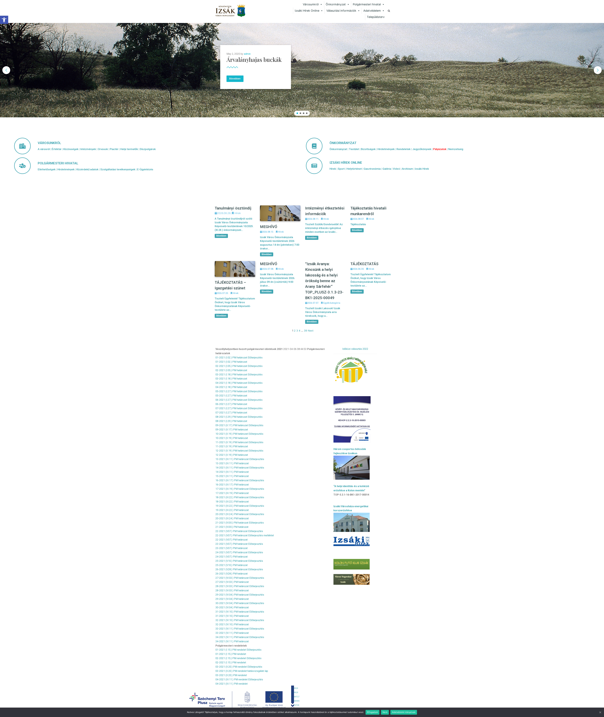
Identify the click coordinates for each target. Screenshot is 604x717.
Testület (354, 149)
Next (310, 330)
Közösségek (70, 149)
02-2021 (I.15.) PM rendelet (230, 662)
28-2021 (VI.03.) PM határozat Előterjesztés (239, 586)
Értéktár (57, 149)
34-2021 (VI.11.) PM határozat (232, 641)
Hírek (333, 168)
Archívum (407, 168)
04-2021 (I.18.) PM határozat (231, 387)
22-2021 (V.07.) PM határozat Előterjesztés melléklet (244, 535)
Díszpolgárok (148, 149)
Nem (385, 712)
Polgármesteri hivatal (367, 4)
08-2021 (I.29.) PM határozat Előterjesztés (239, 416)
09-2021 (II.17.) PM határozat (231, 429)
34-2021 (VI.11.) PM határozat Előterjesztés (239, 637)
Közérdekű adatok (87, 169)
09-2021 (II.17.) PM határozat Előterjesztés (239, 425)
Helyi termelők (129, 149)
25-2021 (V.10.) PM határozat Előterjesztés (239, 560)
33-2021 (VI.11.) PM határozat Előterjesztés (239, 628)
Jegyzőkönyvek (421, 149)
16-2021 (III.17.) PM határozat (232, 484)
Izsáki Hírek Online (307, 10)
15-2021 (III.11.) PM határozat (232, 476)
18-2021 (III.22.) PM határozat (232, 501)
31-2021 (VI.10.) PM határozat (232, 615)
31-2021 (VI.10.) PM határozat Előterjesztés (239, 611)
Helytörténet (354, 168)
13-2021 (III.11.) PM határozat (232, 463)
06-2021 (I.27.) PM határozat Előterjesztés (239, 399)
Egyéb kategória (331, 303)
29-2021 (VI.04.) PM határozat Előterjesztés (239, 594)
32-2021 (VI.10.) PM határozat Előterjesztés (239, 620)
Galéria (387, 168)
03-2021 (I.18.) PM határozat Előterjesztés (239, 374)
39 (305, 330)
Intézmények (88, 149)
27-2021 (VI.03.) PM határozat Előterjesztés (239, 577)
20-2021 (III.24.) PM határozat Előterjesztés (239, 514)
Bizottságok (368, 149)
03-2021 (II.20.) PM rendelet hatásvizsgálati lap (241, 671)
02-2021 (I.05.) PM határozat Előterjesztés (239, 366)
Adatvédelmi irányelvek (404, 712)
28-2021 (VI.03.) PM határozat (232, 590)
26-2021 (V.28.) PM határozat (231, 573)
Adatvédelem (372, 10)
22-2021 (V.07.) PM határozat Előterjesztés (239, 531)
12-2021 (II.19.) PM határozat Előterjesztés (239, 450)
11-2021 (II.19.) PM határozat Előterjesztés (239, 442)
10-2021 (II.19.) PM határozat (231, 438)
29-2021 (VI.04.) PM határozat (232, 598)
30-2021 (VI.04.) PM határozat (232, 607)
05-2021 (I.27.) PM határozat (231, 395)
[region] (302, 70)
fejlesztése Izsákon (345, 453)
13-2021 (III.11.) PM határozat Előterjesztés (239, 459)
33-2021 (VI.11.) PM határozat (232, 632)
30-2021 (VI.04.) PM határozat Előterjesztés (239, 603)
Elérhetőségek (47, 169)
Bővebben (221, 235)
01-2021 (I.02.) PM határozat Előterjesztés (239, 357)
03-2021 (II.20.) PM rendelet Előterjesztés (238, 666)
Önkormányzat (336, 4)
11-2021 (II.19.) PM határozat (231, 446)
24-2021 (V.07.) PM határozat (231, 556)
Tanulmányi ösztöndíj (233, 208)
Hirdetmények (66, 169)
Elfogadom (372, 712)
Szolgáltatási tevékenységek (117, 169)
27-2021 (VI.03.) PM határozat (232, 581)
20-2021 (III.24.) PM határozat (232, 518)
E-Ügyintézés (145, 169)
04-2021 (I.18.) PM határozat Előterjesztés (239, 382)
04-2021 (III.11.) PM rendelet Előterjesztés (239, 679)
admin (247, 53)
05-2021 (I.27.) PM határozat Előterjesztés (239, 391)
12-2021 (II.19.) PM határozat (231, 454)
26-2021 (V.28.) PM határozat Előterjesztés (239, 569)
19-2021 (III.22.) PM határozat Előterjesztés (239, 505)
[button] (4, 20)
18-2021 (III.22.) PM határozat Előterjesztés (239, 497)
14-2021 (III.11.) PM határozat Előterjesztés (239, 467)
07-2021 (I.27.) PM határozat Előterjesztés (239, 408)
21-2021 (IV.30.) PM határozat (231, 526)
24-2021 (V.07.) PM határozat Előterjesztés (239, 552)
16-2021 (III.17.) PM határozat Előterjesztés (239, 480)
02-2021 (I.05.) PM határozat (231, 370)
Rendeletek (404, 149)
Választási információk (341, 10)
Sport (341, 168)
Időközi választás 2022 (355, 348)
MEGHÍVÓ (268, 227)
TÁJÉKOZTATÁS (364, 264)
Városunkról (311, 4)
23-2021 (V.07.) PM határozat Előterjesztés (239, 543)
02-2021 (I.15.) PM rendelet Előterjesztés (238, 658)
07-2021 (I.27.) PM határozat (231, 412)
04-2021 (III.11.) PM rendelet (231, 683)
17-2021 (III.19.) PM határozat (232, 493)
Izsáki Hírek (422, 168)
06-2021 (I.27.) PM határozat (231, 404)
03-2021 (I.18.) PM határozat (231, 378)
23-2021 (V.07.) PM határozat (231, 548)
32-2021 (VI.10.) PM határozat (232, 624)
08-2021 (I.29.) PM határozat (231, 421)
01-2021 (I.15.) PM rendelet (230, 654)
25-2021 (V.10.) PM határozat (231, 565)
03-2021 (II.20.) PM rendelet (231, 675)
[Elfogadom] (600, 712)
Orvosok (103, 149)
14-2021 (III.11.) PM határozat (232, 471)
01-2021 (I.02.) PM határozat (231, 361)
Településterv (376, 17)
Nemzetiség (455, 149)
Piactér (114, 149)
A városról (44, 149)
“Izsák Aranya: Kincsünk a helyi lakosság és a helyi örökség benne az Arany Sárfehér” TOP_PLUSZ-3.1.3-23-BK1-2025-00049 (324, 281)
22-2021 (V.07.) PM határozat (231, 539)
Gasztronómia (372, 168)
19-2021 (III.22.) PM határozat (232, 510)
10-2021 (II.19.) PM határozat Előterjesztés (239, 433)
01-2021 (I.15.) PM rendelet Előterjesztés (238, 649)
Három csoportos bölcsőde (349, 449)
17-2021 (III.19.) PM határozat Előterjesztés (239, 488)
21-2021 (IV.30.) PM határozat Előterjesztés (239, 522)
